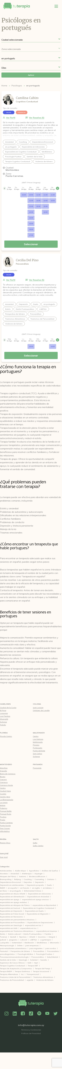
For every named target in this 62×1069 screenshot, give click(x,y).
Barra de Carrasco (7, 774)
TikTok (31, 1013)
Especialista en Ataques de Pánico (15, 905)
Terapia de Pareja (42, 968)
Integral (52, 937)
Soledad (33, 960)
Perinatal (4, 951)
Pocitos (3, 817)
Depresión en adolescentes (12, 885)
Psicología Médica (25, 954)
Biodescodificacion (37, 876)
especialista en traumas (46, 931)
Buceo (2, 777)
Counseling (39, 879)
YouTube (47, 1013)
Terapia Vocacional (41, 971)
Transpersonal (33, 974)
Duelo (49, 885)
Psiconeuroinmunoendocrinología (14, 957)
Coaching (28, 879)
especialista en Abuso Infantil (12, 894)
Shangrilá (4, 719)
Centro (3, 788)
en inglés (36, 888)
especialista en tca (33, 925)
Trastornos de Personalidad (12, 980)
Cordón (3, 794)
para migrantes (36, 948)
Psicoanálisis (38, 951)
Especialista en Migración (37, 914)
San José (4, 853)
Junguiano (13, 940)
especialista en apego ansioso (35, 899)
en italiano (47, 888)
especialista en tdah (8, 928)
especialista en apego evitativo (13, 902)
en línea (3, 891)
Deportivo (28, 882)
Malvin (2, 805)
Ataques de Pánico (8, 876)
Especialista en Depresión (11, 911)
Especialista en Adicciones (39, 894)
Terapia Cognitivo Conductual (12, 966)
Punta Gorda (5, 825)
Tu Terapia (16, 6)
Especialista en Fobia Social (12, 914)
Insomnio (42, 937)
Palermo (3, 808)
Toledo (3, 725)
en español (12, 888)
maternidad (17, 943)
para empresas (32, 945)
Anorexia (4, 873)
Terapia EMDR (6, 971)
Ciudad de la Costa (8, 707)
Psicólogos (17, 85)
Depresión (39, 882)
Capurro (3, 779)
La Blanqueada (6, 800)
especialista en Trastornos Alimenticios (16, 931)
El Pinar (3, 710)
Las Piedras (5, 716)
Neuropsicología (7, 945)
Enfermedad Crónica (32, 891)
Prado (2, 820)
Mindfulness (42, 943)
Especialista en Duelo (34, 911)
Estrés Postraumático (33, 934)
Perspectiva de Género (20, 951)
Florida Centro (6, 736)
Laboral (23, 940)
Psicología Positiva (44, 954)
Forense (3, 937)
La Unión (3, 802)
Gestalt (13, 937)
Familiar (48, 934)
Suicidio (43, 960)
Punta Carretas (6, 823)
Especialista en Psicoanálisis (12, 922)
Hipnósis (23, 937)
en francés (24, 888)
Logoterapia (45, 940)
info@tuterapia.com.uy (31, 1025)
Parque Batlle (6, 811)
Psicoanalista (53, 951)
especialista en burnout (10, 908)
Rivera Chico (5, 843)
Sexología (23, 960)
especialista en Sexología (11, 925)
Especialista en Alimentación (12, 897)
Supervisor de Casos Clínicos (12, 963)
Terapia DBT (33, 966)
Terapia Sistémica (22, 971)
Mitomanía (54, 943)
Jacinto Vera (5, 797)
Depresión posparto (35, 885)
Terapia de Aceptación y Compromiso (16, 968)
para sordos (50, 948)
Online (19, 945)
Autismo (22, 876)
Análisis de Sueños (50, 871)
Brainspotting (5, 879)
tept (36, 963)
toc (22, 974)
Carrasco (4, 782)
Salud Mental (52, 957)
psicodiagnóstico (7, 954)
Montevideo (6, 764)
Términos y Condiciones (31, 1030)
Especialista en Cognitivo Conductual (38, 908)
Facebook (23, 1013)
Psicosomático (37, 957)
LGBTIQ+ (33, 940)
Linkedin (15, 1013)
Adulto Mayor (20, 871)
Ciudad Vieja (5, 791)
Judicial (3, 940)
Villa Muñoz (5, 831)
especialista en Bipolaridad (44, 905)
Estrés (2, 934)
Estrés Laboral (14, 934)
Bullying (17, 879)
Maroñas (3, 768)
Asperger (38, 873)
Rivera (3, 839)
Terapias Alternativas (9, 974)
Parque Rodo (5, 814)
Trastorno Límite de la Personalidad (15, 977)
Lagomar (4, 713)
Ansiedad (15, 873)
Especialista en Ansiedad (38, 897)
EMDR (2, 888)
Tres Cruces (5, 828)
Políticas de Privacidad (31, 1033)
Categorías (5, 866)
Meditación (29, 943)
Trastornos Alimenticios (43, 977)
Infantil (32, 937)
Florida (4, 733)
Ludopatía (4, 943)
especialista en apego (9, 899)
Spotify (39, 1013)
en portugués (15, 891)
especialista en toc (28, 928)
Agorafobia (34, 871)
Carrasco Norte (6, 785)
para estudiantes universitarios (13, 948)
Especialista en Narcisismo (11, 917)
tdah (29, 963)
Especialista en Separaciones (40, 922)
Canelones (5, 704)
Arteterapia (27, 873)
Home (4, 85)
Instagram (6, 1013)
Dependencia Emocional (10, 882)
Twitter (55, 1013)
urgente (30, 980)
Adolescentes (6, 871)
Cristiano (50, 879)
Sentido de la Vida (8, 960)
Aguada (3, 771)
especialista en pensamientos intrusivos (17, 920)
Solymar (3, 722)
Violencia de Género (44, 980)
